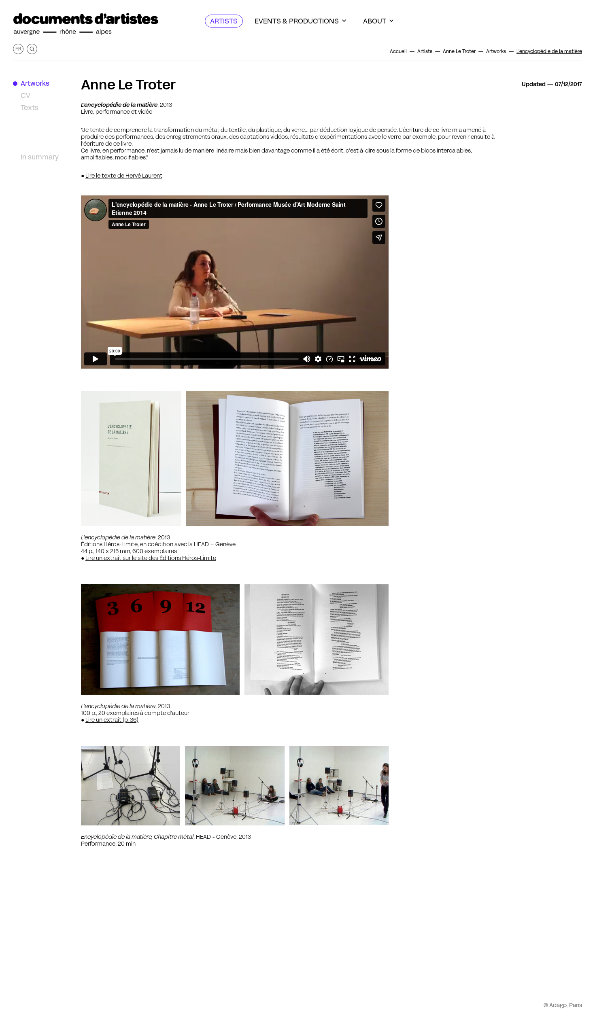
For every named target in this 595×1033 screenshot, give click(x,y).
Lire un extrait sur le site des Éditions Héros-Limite (150, 558)
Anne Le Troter (128, 84)
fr (18, 48)
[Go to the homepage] (86, 24)
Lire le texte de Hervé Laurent (123, 175)
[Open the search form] (32, 49)
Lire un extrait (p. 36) (111, 720)
